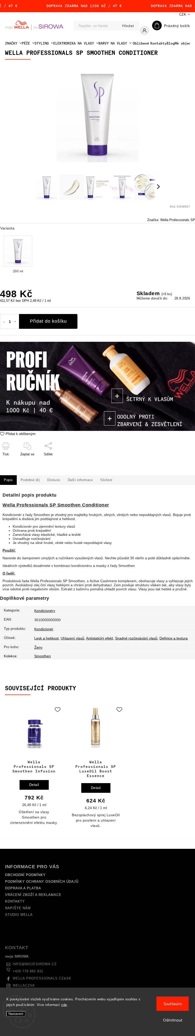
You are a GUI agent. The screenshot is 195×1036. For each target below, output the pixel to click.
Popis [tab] (8, 480)
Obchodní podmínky (25, 875)
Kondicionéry (44, 611)
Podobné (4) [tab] (30, 480)
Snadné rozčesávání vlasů (136, 638)
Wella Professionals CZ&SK (42, 978)
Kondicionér (43, 629)
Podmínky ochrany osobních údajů (41, 881)
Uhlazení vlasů (72, 638)
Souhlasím (173, 1003)
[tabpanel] (34, 767)
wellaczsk (24, 985)
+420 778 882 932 (28, 971)
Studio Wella (19, 915)
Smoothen (42, 656)
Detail (34, 785)
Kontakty (15, 901)
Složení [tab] (106, 480)
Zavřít (179, 465)
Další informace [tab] (80, 480)
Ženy (38, 647)
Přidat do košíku (48, 321)
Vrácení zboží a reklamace (33, 895)
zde (64, 1005)
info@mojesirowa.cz (35, 964)
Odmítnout (172, 1020)
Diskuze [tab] (53, 480)
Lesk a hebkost (46, 638)
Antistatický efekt (99, 638)
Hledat (128, 26)
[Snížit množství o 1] (4, 322)
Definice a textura (173, 638)
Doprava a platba (23, 888)
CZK (182, 14)
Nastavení (15, 1014)
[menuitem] (13, 43)
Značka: (171, 220)
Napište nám (18, 908)
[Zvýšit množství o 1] (15, 322)
